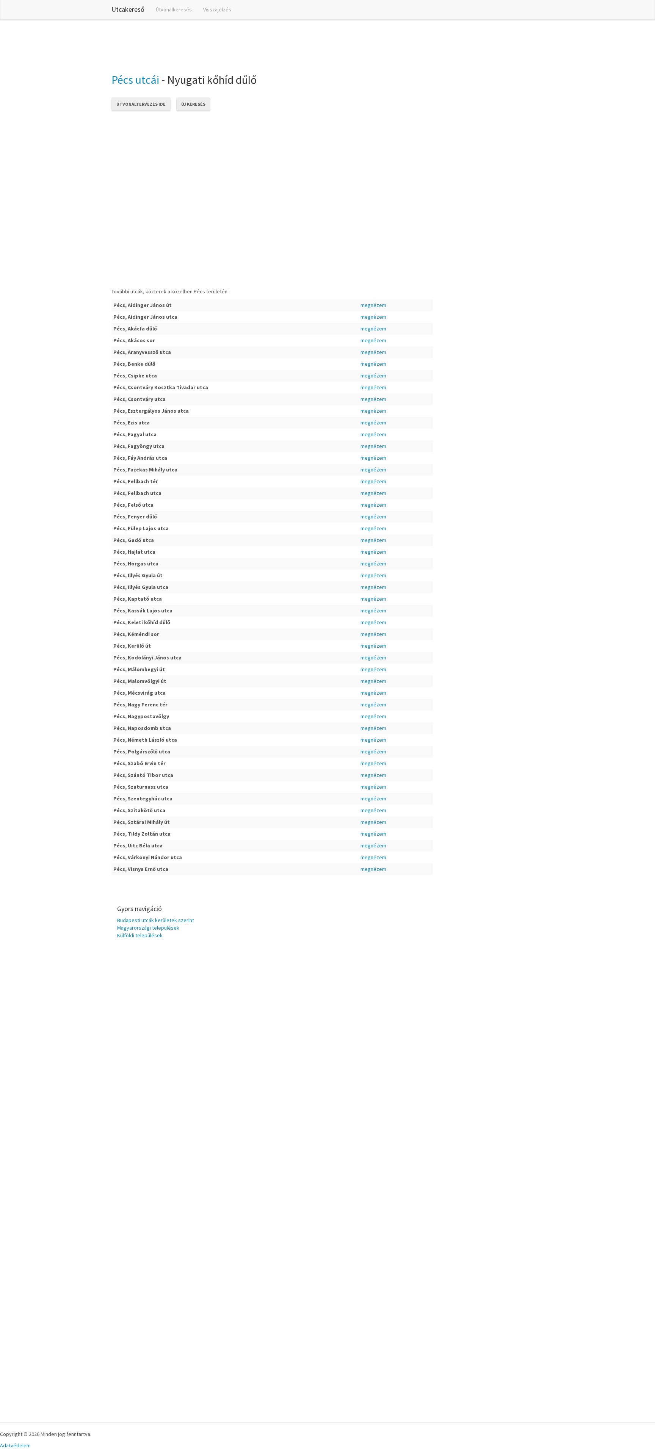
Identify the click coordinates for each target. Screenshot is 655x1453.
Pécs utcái (135, 79)
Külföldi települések (140, 935)
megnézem (373, 305)
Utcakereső (127, 9)
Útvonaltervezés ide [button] (141, 104)
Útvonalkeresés (174, 9)
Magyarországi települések (148, 927)
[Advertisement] (249, 45)
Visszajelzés (217, 9)
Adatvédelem (15, 1445)
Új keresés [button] (193, 104)
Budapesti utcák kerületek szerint (155, 920)
